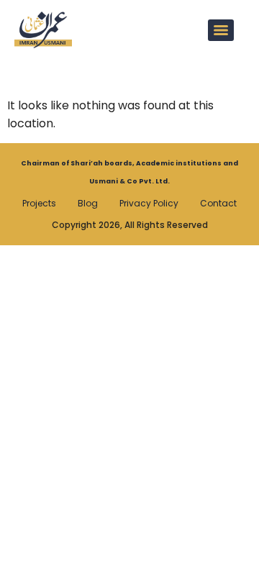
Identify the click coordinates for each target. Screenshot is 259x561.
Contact (218, 203)
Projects (39, 203)
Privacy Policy (148, 203)
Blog (88, 203)
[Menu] (221, 30)
